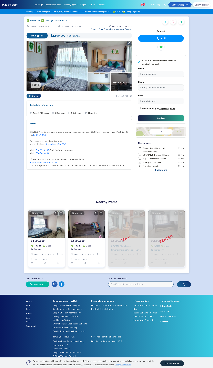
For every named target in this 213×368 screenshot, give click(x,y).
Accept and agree (150, 108)
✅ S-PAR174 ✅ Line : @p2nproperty (81, 247)
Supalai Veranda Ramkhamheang (67, 309)
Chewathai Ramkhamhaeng (65, 327)
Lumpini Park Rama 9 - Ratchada (67, 352)
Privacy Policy (166, 306)
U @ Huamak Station (62, 320)
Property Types (70, 4)
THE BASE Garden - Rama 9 (64, 356)
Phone (141, 82)
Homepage (38, 4)
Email (140, 95)
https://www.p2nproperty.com (43, 162)
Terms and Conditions (170, 300)
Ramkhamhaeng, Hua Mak (65, 300)
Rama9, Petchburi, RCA (63, 336)
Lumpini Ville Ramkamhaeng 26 (66, 305)
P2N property (10, 4)
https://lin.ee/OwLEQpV (55, 144)
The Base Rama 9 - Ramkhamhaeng (68, 341)
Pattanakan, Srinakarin (102, 300)
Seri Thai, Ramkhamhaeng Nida (106, 336)
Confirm (161, 118)
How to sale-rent (168, 316)
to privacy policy (167, 108)
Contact (101, 4)
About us (164, 311)
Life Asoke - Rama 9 (61, 348)
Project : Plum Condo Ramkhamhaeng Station (111, 29)
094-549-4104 (42, 153)
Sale (28, 305)
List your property (180, 4)
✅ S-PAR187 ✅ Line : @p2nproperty (41, 247)
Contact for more (34, 278)
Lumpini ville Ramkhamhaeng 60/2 (106, 341)
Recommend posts (53, 4)
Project (83, 4)
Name (141, 68)
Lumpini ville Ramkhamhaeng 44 (67, 312)
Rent (28, 309)
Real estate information (41, 105)
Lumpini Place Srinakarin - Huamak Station (110, 305)
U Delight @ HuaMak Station (65, 316)
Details (33, 123)
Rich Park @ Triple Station (102, 309)
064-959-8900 (39, 135)
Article (92, 4)
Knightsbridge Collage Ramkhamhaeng (70, 323)
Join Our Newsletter (117, 278)
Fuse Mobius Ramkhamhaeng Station (69, 331)
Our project (31, 326)
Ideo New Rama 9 (60, 345)
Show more (161, 169)
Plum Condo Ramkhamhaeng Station (95, 11)
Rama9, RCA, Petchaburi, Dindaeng (66, 11)
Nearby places (144, 143)
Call (163, 38)
